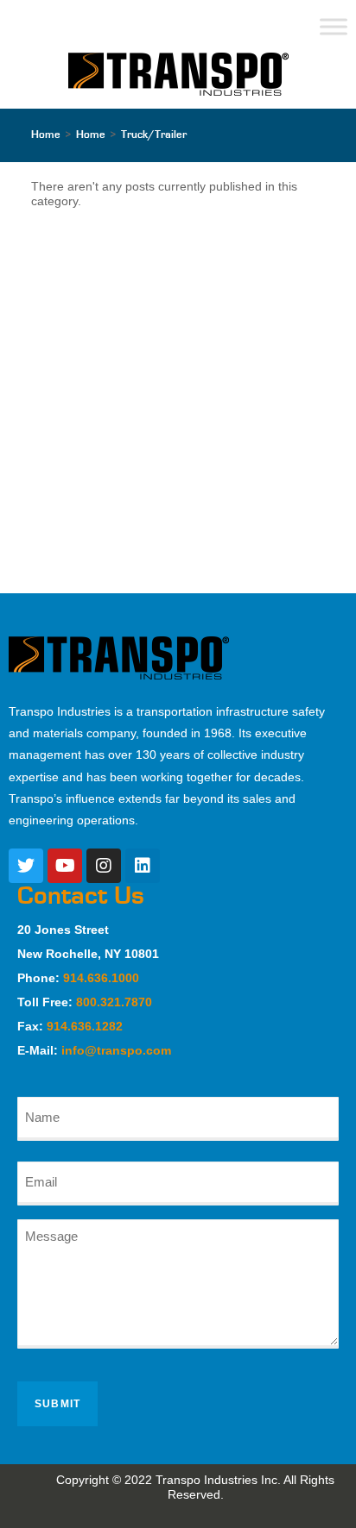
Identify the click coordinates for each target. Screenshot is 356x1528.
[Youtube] (65, 866)
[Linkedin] (142, 866)
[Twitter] (26, 866)
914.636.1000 (101, 978)
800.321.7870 (114, 1002)
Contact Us (80, 896)
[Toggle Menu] (333, 26)
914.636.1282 (85, 1026)
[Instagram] (103, 866)
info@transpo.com (116, 1050)
